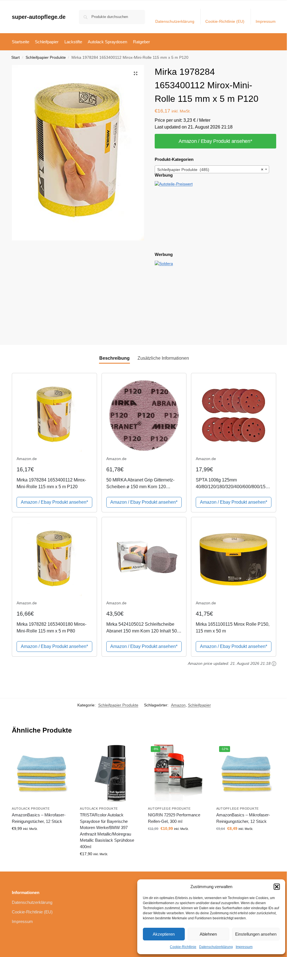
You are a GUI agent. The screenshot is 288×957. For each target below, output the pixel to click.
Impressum (244, 947)
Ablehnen (208, 934)
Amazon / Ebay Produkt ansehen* (215, 141)
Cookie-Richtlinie (183, 947)
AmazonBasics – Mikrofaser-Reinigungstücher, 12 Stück (39, 818)
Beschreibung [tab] (114, 358)
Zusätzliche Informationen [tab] (163, 358)
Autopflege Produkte (169, 808)
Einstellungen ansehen (255, 934)
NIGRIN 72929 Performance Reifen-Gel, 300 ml (174, 818)
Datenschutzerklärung (216, 947)
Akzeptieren (164, 934)
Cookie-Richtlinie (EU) (224, 21)
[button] (277, 887)
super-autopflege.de (39, 17)
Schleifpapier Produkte (46, 57)
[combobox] (212, 169)
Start (15, 57)
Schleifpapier (199, 705)
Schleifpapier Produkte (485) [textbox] (210, 169)
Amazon (178, 705)
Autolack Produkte (31, 808)
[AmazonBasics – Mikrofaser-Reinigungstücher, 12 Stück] (41, 773)
